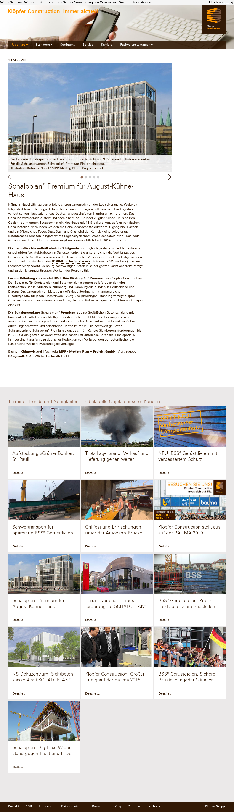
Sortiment (67, 45)
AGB (29, 806)
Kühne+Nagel (31, 352)
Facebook (153, 806)
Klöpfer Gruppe (215, 806)
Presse (96, 806)
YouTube (134, 806)
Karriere (106, 45)
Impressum (46, 806)
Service (87, 45)
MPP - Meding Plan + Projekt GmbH (87, 352)
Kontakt (13, 806)
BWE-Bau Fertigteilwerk (71, 261)
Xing (118, 806)
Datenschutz (69, 806)
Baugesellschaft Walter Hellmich (34, 356)
